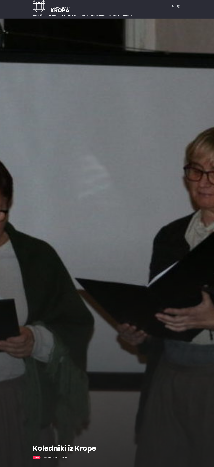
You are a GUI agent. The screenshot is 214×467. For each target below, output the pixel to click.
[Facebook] (173, 6)
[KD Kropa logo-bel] (51, 6)
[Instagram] (178, 6)
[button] (45, 15)
